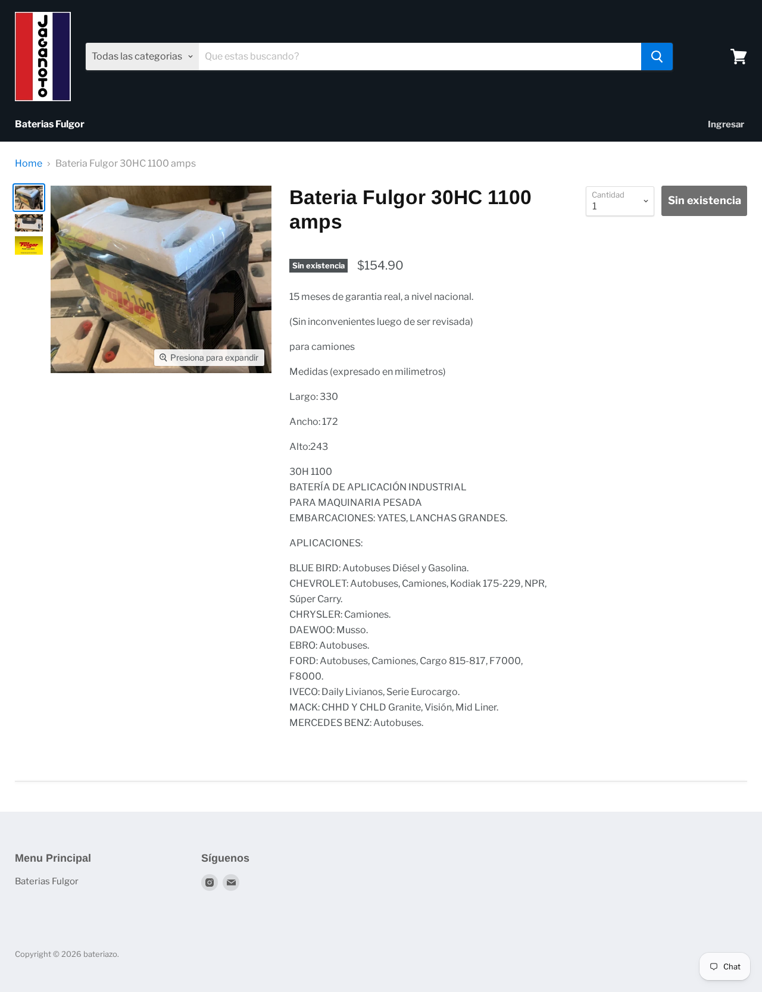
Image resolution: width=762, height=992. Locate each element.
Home (28, 163)
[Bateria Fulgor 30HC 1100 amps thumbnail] (29, 197)
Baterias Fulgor (50, 124)
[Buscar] (657, 56)
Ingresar (726, 124)
